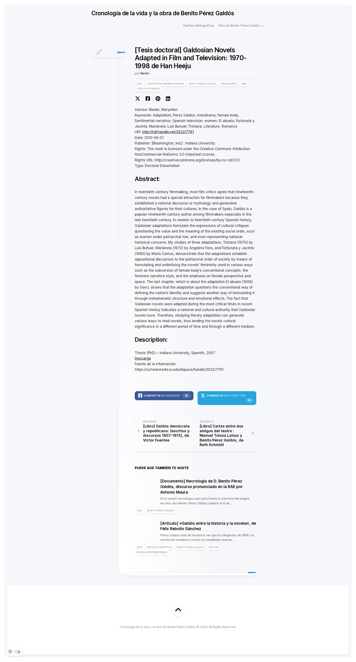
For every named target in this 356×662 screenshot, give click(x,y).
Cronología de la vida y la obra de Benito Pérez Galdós (162, 13)
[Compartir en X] (139, 98)
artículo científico (159, 547)
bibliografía (229, 83)
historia (214, 547)
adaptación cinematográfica (165, 83)
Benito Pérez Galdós (202, 83)
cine (244, 83)
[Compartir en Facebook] (148, 98)
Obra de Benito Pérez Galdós (239, 25)
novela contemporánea (152, 552)
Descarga (143, 358)
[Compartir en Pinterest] (158, 98)
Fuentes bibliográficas (198, 25)
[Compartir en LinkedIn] (168, 98)
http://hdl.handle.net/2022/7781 (168, 132)
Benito (144, 73)
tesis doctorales (148, 88)
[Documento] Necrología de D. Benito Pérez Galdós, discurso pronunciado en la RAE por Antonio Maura (201, 486)
